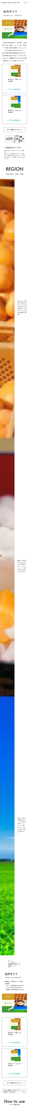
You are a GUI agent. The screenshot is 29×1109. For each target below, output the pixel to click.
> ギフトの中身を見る (14, 89)
